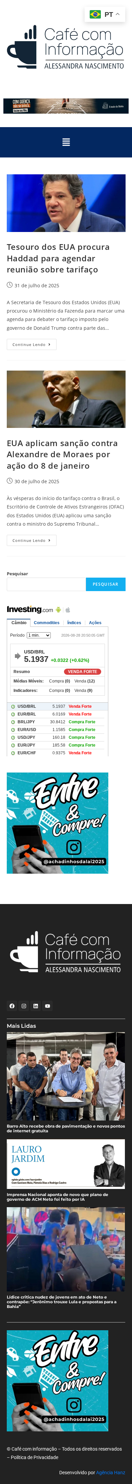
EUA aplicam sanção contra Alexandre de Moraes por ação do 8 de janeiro (62, 454)
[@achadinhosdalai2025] (66, 823)
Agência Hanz (110, 1472)
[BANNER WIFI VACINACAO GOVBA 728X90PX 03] (66, 106)
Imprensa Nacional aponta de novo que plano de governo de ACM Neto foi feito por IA (57, 1197)
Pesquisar (17, 574)
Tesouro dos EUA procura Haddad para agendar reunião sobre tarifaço (58, 258)
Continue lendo (35, 343)
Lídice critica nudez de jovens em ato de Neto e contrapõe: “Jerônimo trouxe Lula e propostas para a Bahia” (61, 1302)
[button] (66, 142)
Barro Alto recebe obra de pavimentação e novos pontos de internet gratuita (66, 1128)
